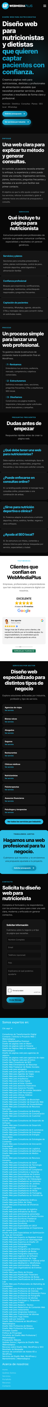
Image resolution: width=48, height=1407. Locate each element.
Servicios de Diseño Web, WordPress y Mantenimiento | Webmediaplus (19, 1357)
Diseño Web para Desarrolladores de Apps (21, 1176)
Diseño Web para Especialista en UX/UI (19, 1225)
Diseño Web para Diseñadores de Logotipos (21, 1188)
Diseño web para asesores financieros (19, 1085)
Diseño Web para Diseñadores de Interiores (21, 1181)
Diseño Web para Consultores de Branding (21, 1111)
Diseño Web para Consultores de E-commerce (22, 1130)
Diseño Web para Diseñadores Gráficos (19, 1200)
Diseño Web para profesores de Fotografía (21, 1295)
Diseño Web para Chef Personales (17, 1092)
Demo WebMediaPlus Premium (15, 1041)
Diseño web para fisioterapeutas (16, 1244)
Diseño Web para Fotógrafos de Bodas (19, 1251)
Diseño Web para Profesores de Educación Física (24, 1293)
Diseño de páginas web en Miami (16, 1043)
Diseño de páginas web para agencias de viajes (23, 1057)
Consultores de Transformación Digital (19, 1034)
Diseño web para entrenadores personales (21, 1214)
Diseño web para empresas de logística (19, 1209)
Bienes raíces (11, 720)
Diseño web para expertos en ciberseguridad (22, 1239)
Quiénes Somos (9, 1373)
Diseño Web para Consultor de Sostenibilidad (22, 1104)
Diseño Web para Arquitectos (15, 1078)
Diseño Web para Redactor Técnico (17, 1305)
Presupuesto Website (11, 1340)
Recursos (6, 1382)
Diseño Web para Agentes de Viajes (18, 1074)
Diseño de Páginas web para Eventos (18, 1060)
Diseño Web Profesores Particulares (18, 1328)
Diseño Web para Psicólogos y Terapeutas (21, 1300)
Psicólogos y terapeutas (16, 810)
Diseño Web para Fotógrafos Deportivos (20, 1253)
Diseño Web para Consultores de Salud (19, 1162)
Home (5, 1369)
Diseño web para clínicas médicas (17, 1095)
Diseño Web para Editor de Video (17, 1202)
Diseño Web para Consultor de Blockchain (20, 1099)
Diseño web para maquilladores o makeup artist (23, 1260)
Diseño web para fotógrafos (14, 1246)
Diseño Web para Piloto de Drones (17, 1272)
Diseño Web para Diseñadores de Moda (19, 1190)
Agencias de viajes (13, 708)
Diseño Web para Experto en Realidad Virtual (22, 1237)
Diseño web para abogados (14, 1069)
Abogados (9, 731)
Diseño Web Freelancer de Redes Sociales (20, 1067)
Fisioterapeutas (12, 788)
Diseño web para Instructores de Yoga (19, 1258)
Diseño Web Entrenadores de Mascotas (19, 1064)
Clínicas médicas (12, 765)
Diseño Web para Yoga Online (15, 1316)
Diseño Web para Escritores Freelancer (19, 1218)
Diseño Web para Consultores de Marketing (21, 1151)
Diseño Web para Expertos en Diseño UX (20, 1242)
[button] (45, 5)
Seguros (9, 742)
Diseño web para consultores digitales (19, 1167)
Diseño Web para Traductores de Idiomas (20, 1314)
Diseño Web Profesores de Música (17, 1326)
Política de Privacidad (12, 1333)
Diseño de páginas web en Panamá (17, 1046)
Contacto (6, 1386)
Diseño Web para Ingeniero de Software (20, 1256)
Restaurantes (11, 754)
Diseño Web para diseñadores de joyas (19, 1186)
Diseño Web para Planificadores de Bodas (20, 1277)
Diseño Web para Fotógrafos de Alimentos (21, 1249)
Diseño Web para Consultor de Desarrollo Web (22, 1102)
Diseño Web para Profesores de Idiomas (20, 1298)
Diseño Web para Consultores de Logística (21, 1148)
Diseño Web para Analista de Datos (18, 1076)
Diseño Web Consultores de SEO (16, 1062)
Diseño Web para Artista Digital (16, 1081)
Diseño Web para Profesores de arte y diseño (22, 1288)
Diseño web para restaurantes (15, 1309)
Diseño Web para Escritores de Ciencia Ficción (23, 1216)
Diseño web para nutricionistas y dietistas (20, 1265)
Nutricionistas (11, 776)
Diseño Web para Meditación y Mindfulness (21, 1263)
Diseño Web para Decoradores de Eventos (21, 1174)
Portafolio (6, 1379)
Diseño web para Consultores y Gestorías (20, 1172)
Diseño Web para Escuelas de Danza (18, 1221)
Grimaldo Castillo (10, 1330)
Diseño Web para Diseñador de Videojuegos (21, 1179)
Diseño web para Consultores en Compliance (22, 1169)
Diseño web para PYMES (13, 1302)
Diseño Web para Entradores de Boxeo (19, 1211)
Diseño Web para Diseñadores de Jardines (21, 1183)
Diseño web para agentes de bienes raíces (21, 1071)
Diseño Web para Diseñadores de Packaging (21, 1193)
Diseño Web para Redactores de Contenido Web (23, 1307)
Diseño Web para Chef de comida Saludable (21, 1090)
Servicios (6, 1376)
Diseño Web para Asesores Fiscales (18, 1088)
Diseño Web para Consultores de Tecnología (22, 1165)
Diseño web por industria (13, 1319)
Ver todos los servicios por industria (24, 821)
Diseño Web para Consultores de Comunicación (23, 1113)
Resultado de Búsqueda (12, 1349)
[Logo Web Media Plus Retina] (17, 5)
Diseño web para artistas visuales (17, 1083)
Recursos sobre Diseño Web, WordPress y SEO (22, 1347)
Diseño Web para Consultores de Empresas (21, 1132)
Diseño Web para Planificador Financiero (20, 1274)
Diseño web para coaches (13, 1097)
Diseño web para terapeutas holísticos (19, 1312)
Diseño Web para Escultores (14, 1223)
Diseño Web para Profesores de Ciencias (20, 1291)
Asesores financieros (14, 799)
